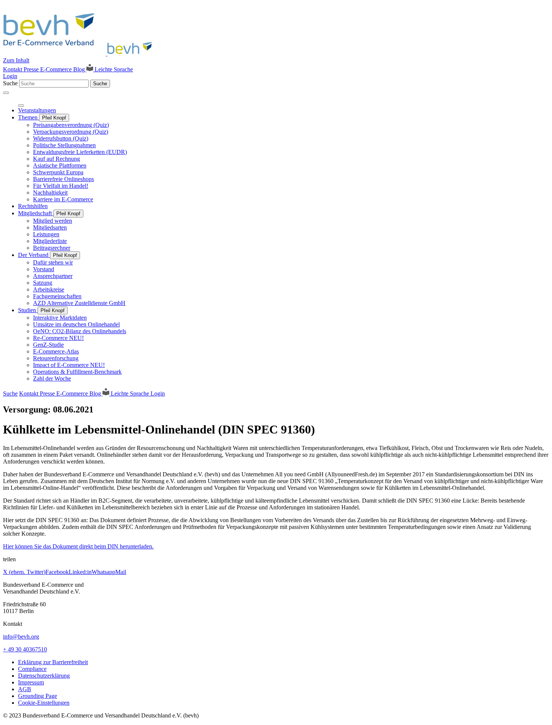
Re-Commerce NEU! (58, 338)
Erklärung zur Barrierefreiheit (53, 662)
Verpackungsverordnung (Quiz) (70, 131)
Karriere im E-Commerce (63, 199)
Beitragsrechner (51, 248)
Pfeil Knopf (54, 118)
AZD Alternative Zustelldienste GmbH (79, 303)
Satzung (42, 282)
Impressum (31, 682)
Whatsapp (103, 572)
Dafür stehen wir (53, 262)
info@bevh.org (21, 636)
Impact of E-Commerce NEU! (69, 365)
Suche (10, 83)
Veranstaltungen (37, 110)
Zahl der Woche (52, 378)
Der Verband (34, 255)
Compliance (32, 669)
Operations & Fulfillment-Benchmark (77, 372)
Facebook (57, 572)
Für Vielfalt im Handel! (60, 186)
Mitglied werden (52, 221)
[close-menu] (21, 105)
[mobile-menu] (6, 93)
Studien (28, 310)
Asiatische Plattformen (59, 165)
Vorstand (43, 269)
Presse (32, 69)
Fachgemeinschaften (57, 296)
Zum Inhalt (16, 60)
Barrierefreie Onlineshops (63, 179)
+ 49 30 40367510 (25, 649)
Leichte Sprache (113, 69)
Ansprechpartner (52, 276)
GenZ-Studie (48, 344)
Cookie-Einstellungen (43, 702)
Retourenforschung (55, 358)
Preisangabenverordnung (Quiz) (71, 125)
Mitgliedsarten (50, 227)
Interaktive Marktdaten (60, 317)
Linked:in (80, 572)
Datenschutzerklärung (44, 675)
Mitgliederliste (50, 241)
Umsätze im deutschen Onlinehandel (76, 324)
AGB (24, 689)
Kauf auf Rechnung (56, 159)
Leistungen (46, 234)
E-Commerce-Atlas (56, 351)
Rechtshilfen (33, 206)
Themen (28, 117)
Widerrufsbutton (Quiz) (60, 138)
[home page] (80, 53)
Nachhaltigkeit (50, 192)
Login (10, 76)
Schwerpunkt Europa (58, 172)
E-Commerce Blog (63, 69)
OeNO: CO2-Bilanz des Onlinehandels (79, 331)
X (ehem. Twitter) (24, 572)
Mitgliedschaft (35, 213)
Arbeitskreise (48, 289)
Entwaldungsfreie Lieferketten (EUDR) (80, 152)
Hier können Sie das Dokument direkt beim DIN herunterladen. (78, 546)
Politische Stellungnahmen (64, 145)
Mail (120, 572)
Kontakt (13, 69)
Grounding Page (37, 696)
